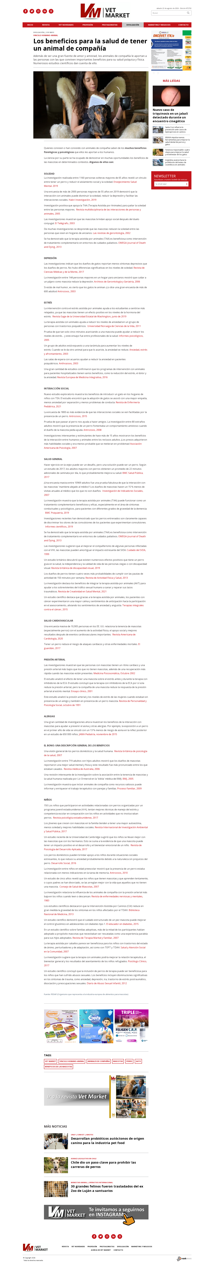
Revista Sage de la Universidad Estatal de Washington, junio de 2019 (89, 316)
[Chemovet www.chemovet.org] (171, 50)
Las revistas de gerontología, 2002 (111, 233)
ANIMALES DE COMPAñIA (99, 1061)
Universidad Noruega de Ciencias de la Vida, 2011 (114, 326)
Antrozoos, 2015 (78, 416)
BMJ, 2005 (128, 778)
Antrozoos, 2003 (67, 291)
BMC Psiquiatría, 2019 (57, 512)
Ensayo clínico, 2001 (82, 691)
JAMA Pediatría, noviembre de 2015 (98, 734)
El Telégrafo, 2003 (65, 223)
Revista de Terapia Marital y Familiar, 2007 (95, 937)
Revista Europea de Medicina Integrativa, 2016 (82, 377)
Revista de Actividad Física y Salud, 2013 (106, 577)
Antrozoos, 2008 (92, 430)
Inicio (30, 25)
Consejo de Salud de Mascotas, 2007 (79, 886)
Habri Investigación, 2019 (82, 199)
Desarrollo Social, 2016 (63, 863)
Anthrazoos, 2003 (68, 363)
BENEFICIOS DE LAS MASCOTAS (58, 1066)
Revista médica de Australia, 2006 (82, 769)
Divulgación (133, 25)
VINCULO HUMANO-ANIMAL (72, 1061)
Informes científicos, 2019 (59, 526)
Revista (45, 25)
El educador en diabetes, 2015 (122, 924)
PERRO (129, 1061)
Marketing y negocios (159, 25)
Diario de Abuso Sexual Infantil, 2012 (107, 983)
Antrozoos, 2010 (119, 872)
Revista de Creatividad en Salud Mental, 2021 (82, 591)
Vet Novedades (66, 25)
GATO (138, 1061)
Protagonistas (109, 25)
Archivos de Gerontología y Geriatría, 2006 (117, 281)
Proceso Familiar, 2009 (129, 788)
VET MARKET (50, 1061)
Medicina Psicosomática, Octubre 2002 (114, 673)
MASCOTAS (118, 1061)
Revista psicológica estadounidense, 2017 (75, 817)
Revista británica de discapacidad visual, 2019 (75, 568)
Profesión (88, 25)
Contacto (183, 25)
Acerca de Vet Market (101, 1250)
